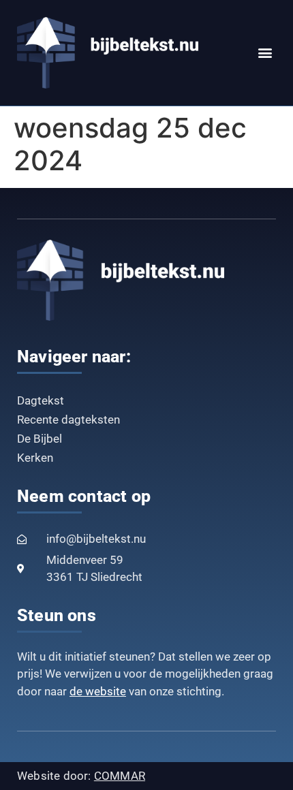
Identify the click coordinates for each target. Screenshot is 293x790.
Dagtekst (40, 400)
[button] (264, 53)
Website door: (81, 776)
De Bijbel (39, 438)
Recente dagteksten (68, 419)
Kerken (35, 457)
